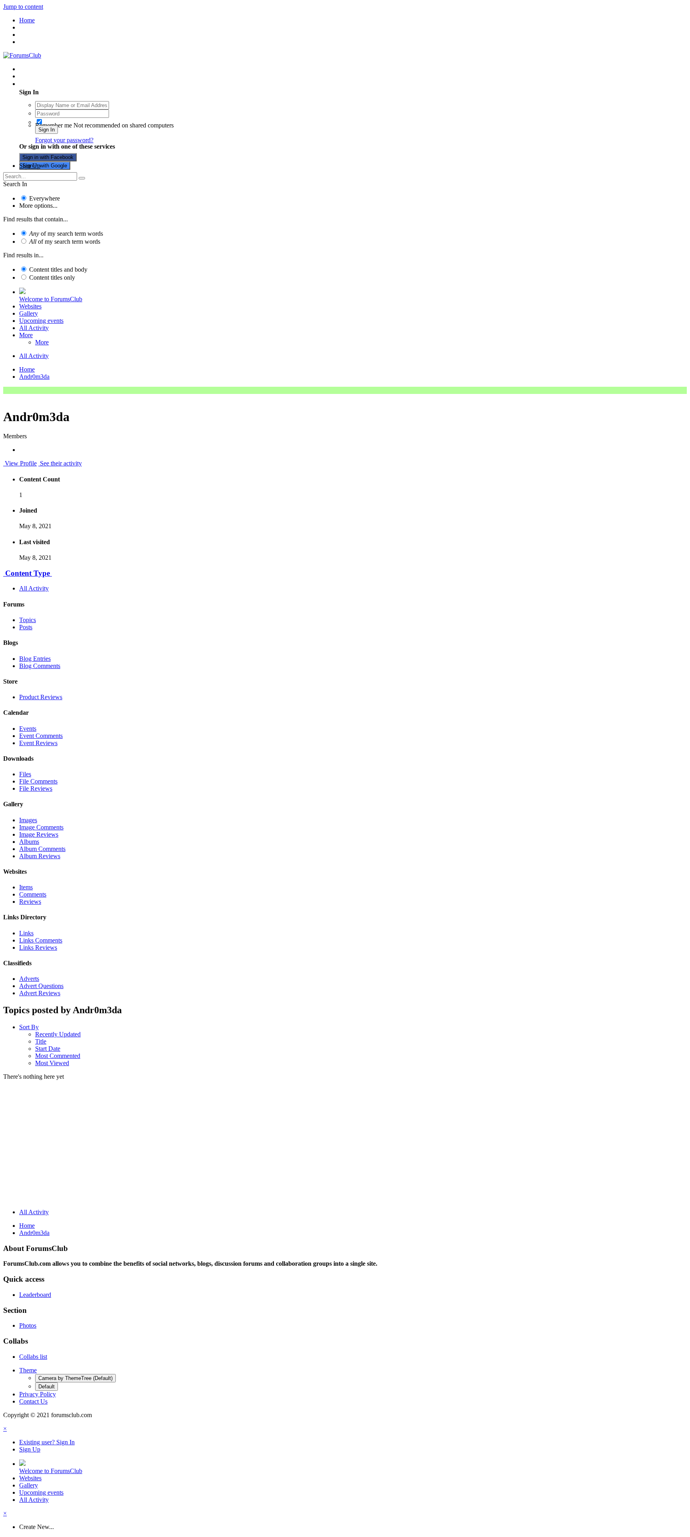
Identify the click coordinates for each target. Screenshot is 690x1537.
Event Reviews (38, 743)
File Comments (38, 781)
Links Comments (40, 940)
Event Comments (41, 735)
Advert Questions (41, 985)
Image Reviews (38, 834)
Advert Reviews (39, 993)
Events (27, 728)
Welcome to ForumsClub (50, 299)
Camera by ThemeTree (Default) (75, 1378)
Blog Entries (35, 658)
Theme (28, 1370)
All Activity (34, 327)
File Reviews (35, 788)
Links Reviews (38, 947)
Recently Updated (58, 1034)
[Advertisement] (345, 1146)
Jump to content (23, 6)
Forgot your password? (64, 140)
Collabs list (33, 1356)
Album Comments (42, 848)
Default (46, 1387)
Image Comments (41, 827)
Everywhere (44, 198)
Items (26, 887)
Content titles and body (58, 269)
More (26, 335)
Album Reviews (39, 856)
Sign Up (29, 165)
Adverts (29, 978)
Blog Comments (39, 665)
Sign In (46, 130)
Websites (30, 306)
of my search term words (66, 233)
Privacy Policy (37, 1394)
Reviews (30, 901)
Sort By (29, 1027)
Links (26, 933)
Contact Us (33, 1401)
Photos (27, 1325)
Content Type (27, 573)
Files (25, 774)
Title (40, 1041)
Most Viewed (52, 1063)
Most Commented (57, 1055)
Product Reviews (40, 697)
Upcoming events (41, 320)
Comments (32, 894)
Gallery (28, 313)
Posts (25, 627)
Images (28, 820)
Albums (29, 841)
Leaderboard (35, 1294)
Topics (27, 619)
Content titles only (52, 277)
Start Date (47, 1048)
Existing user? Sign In (48, 83)
